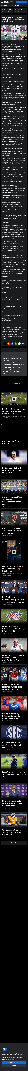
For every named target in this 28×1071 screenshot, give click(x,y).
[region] (14, 1057)
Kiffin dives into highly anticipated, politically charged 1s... (12, 470)
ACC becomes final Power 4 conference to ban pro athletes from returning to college (14, 363)
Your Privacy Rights (14, 1069)
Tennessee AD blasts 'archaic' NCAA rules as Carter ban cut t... (12, 832)
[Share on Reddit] (8, 343)
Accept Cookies (14, 1062)
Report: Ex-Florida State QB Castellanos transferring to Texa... (13, 657)
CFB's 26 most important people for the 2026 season (13, 359)
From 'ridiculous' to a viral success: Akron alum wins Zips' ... (14, 774)
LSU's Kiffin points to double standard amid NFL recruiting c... (12, 803)
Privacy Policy (15, 1059)
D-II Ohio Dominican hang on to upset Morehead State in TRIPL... (13, 411)
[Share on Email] (19, 343)
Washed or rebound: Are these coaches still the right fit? (13, 372)
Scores (12, 5)
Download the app (21, 2)
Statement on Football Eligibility (12, 442)
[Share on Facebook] (12, 343)
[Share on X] (5, 343)
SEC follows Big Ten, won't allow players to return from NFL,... (12, 745)
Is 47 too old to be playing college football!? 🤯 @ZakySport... (13, 568)
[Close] (24, 1044)
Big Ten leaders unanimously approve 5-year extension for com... (13, 599)
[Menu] (2, 2)
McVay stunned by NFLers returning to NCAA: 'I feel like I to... (12, 716)
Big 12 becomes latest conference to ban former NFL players (13, 368)
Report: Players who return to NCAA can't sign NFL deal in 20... (13, 628)
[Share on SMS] (23, 343)
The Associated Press (7, 23)
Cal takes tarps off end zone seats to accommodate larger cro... (12, 500)
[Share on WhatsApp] (16, 343)
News (17, 5)
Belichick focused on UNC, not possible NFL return (13, 355)
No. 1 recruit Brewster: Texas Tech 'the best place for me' (12, 530)
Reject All (14, 1065)
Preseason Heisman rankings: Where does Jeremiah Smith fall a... (12, 686)
